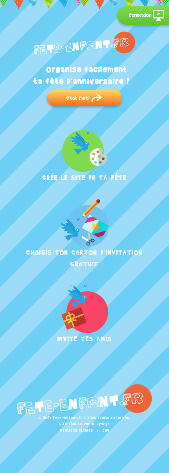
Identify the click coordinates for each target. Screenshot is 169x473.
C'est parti (78, 97)
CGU (106, 430)
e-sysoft (101, 423)
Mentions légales (76, 430)
